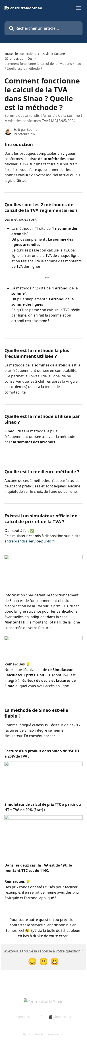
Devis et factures (53, 53)
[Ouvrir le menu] (79, 8)
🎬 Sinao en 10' (60, 1017)
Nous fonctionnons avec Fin (45, 1034)
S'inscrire (23, 1017)
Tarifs (39, 1017)
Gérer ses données (18, 58)
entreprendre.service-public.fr (29, 541)
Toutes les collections (20, 53)
